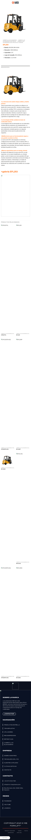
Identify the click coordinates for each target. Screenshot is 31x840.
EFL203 (18, 335)
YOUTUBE (7, 804)
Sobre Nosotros (10, 755)
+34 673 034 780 (10, 781)
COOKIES (20, 830)
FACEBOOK (7, 801)
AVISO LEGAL (19, 832)
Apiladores (8, 732)
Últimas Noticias (10, 766)
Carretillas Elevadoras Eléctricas (14, 41)
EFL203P (18, 449)
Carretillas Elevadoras (10, 40)
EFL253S (3, 469)
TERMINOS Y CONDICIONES (10, 830)
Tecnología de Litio (11, 759)
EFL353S (18, 677)
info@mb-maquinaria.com (12, 784)
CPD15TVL (3, 335)
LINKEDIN (7, 808)
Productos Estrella (12, 725)
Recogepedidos (10, 735)
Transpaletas (9, 728)
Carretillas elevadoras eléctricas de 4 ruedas (13, 42)
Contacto (7, 770)
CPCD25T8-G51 (5, 449)
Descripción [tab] (5, 67)
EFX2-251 (18, 563)
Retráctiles (8, 739)
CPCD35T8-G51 (5, 677)
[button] (2, 2)
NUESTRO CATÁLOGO (11, 762)
